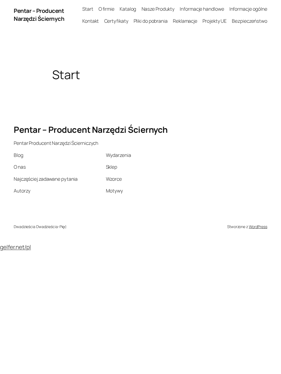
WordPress (258, 226)
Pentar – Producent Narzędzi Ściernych (39, 14)
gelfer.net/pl (15, 247)
